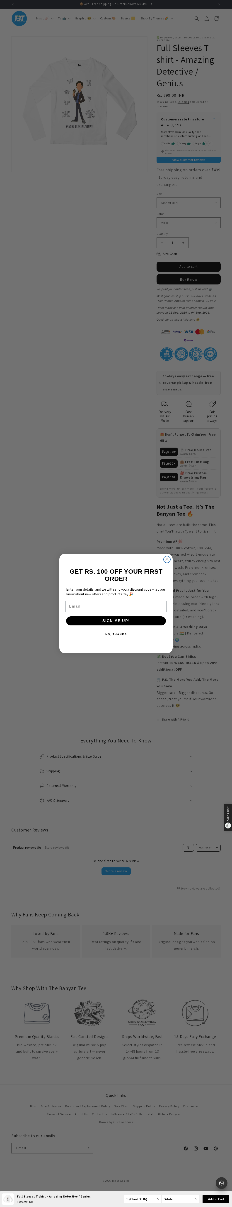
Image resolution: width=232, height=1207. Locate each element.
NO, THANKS (116, 634)
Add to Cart (216, 1199)
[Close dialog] (167, 559)
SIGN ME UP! (116, 621)
